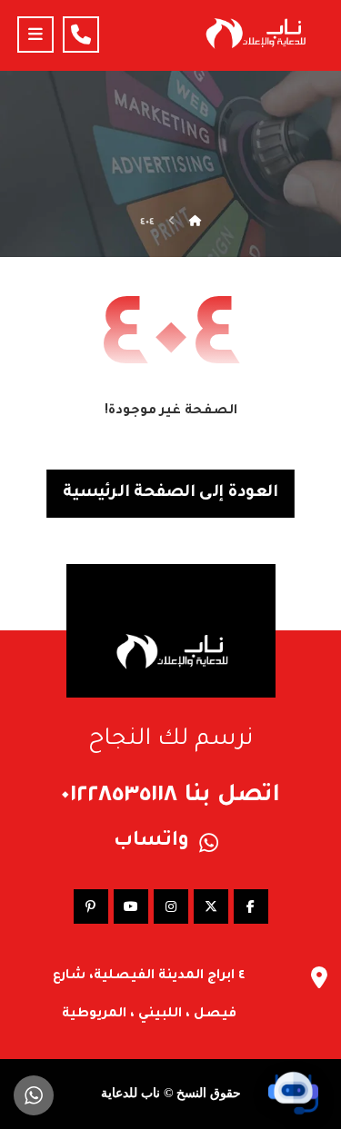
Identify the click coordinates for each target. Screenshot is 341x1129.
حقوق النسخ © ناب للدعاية (171, 1093)
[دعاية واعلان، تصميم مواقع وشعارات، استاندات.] (255, 33)
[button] (35, 34)
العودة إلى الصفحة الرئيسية (170, 494)
